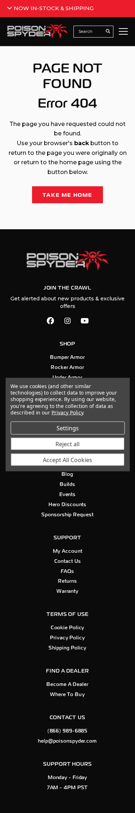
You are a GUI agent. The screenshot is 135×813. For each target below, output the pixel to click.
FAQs (67, 571)
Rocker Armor (67, 367)
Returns (67, 581)
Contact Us (67, 561)
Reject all (67, 444)
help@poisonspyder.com (67, 741)
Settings (68, 428)
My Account (67, 551)
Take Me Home (67, 195)
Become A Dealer (67, 684)
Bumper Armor (67, 357)
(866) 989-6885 (68, 731)
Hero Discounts (68, 505)
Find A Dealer (67, 671)
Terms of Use (67, 614)
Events (67, 494)
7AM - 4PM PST (67, 788)
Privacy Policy (67, 638)
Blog (67, 474)
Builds (67, 484)
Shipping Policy (67, 648)
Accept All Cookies (67, 460)
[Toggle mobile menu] (123, 31)
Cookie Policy (68, 628)
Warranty (67, 591)
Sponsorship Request (67, 515)
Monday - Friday (67, 778)
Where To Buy (67, 694)
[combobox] (89, 31)
